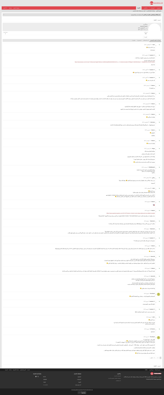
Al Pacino (152, 329)
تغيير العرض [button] (151, 369)
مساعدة (10, 369)
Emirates (152, 122)
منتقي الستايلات (157, 369)
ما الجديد (145, 8)
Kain (154, 44)
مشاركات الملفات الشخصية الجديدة (114, 378)
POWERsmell (152, 167)
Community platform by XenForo (82, 389)
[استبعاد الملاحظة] (4, 14)
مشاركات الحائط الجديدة (150, 10)
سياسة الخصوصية (16, 369)
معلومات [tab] (133, 40)
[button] (150, 8)
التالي (152, 357)
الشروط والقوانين (23, 369)
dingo (153, 148)
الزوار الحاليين (158, 10)
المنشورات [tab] (139, 40)
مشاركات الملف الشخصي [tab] (155, 40)
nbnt (153, 188)
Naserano (152, 221)
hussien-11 (152, 55)
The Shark (152, 293)
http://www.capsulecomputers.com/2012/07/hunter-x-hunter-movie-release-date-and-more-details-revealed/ (130, 213)
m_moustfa (45, 384)
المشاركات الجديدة (117, 376)
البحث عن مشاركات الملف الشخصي (139, 10)
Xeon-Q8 (153, 256)
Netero (153, 85)
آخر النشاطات (118, 380)
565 (146, 33)
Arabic (146, 369)
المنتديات (153, 8)
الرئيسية (158, 8)
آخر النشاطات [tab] (146, 40)
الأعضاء (138, 8)
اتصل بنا (28, 369)
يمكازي (153, 177)
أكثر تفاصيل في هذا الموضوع (137, 14)
